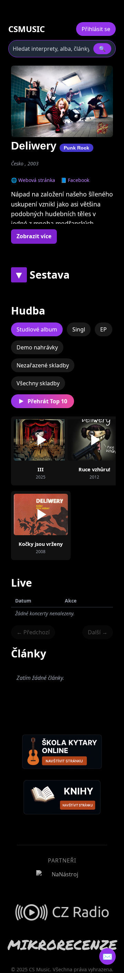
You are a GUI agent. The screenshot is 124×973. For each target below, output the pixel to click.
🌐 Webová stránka (33, 180)
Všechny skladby (38, 383)
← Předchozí (33, 632)
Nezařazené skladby (43, 365)
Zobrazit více (34, 236)
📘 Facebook (75, 180)
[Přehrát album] (40, 440)
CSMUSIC (26, 29)
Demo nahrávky (37, 347)
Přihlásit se (96, 29)
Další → (97, 632)
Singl (78, 329)
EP (103, 329)
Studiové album (37, 329)
